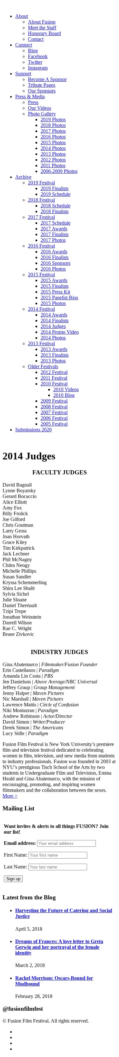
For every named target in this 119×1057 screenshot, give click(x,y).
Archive (23, 177)
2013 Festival (41, 343)
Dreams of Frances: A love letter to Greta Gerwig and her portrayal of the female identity (59, 947)
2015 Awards (54, 280)
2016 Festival (41, 246)
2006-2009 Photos (59, 171)
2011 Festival (54, 378)
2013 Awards (54, 349)
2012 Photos (53, 159)
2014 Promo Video (60, 332)
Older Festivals (43, 366)
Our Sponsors (42, 90)
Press (33, 102)
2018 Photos (53, 125)
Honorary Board (44, 33)
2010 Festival (54, 383)
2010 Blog (64, 395)
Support (23, 73)
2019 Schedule (55, 194)
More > (10, 796)
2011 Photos (53, 165)
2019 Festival (41, 182)
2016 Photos (53, 136)
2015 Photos (53, 142)
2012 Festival (54, 372)
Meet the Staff (42, 27)
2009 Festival (54, 401)
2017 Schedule (55, 223)
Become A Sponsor (47, 79)
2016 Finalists (55, 257)
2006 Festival (54, 418)
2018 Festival (41, 200)
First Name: (15, 855)
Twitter (35, 62)
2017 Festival (41, 217)
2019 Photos (53, 119)
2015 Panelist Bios (59, 297)
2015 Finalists (55, 286)
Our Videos (39, 108)
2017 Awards (54, 228)
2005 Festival (54, 424)
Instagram (38, 68)
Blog (33, 50)
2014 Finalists (55, 320)
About (21, 16)
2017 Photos (53, 131)
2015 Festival (41, 274)
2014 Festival (41, 309)
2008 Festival (54, 406)
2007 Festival (54, 412)
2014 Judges (53, 326)
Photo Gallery (42, 113)
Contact (35, 39)
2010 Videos (66, 389)
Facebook (38, 56)
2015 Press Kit (55, 291)
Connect (23, 45)
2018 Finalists (55, 211)
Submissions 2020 (33, 429)
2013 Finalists (55, 355)
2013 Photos (53, 154)
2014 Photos (53, 148)
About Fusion (42, 22)
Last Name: (15, 866)
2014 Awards (54, 314)
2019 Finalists (55, 188)
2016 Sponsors (55, 263)
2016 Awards (54, 251)
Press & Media (30, 96)
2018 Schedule (55, 205)
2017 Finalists (55, 234)
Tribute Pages (41, 85)
